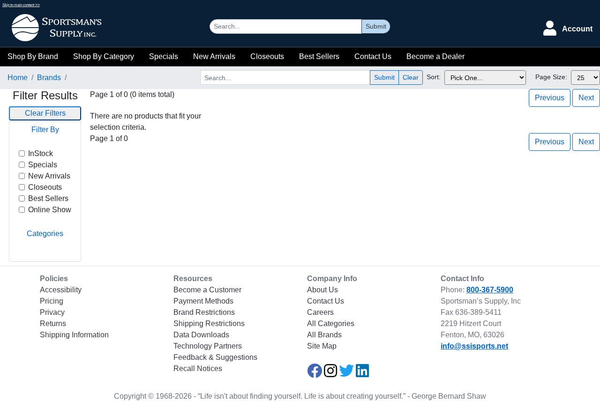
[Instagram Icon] (330, 374)
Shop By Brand (33, 56)
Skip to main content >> (21, 5)
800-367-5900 (489, 290)
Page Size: (551, 77)
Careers (320, 312)
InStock (40, 153)
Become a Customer (207, 290)
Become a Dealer (435, 56)
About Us (322, 290)
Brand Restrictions (204, 312)
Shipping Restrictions (209, 324)
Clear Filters (45, 113)
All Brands (324, 335)
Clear (411, 77)
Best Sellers (319, 56)
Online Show (49, 210)
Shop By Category (103, 56)
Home (18, 78)
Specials (163, 56)
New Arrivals (214, 56)
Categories (45, 234)
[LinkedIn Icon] (362, 374)
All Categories (330, 324)
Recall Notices (197, 368)
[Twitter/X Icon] (346, 374)
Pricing (51, 301)
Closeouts (267, 56)
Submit (376, 26)
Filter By (45, 130)
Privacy (52, 312)
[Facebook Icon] (314, 374)
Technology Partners (207, 346)
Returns (53, 324)
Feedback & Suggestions (215, 357)
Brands (49, 78)
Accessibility (61, 290)
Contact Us (372, 56)
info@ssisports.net (474, 346)
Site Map (322, 346)
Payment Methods (203, 301)
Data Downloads (201, 335)
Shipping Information (74, 335)
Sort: (434, 77)
